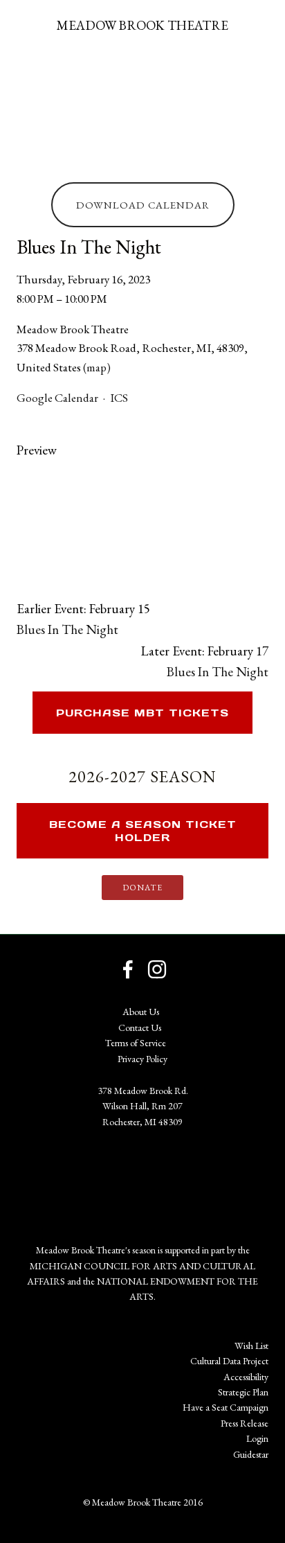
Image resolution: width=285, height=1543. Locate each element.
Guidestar (250, 1454)
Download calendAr (143, 204)
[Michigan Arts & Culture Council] (173, 1177)
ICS (119, 397)
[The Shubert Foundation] (48, 1177)
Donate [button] (142, 887)
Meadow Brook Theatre (142, 25)
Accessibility (245, 1376)
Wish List (251, 1345)
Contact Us (139, 1027)
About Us (140, 1011)
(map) (97, 367)
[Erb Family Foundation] (111, 1177)
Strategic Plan (243, 1392)
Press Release (244, 1423)
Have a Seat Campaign (225, 1407)
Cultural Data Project (229, 1361)
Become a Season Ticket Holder (143, 831)
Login (257, 1438)
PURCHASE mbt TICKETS (142, 712)
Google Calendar (57, 397)
